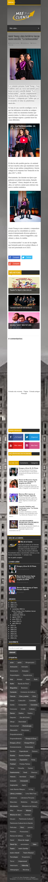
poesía (30, 827)
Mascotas (13, 802)
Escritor (12, 751)
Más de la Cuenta (26, 542)
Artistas (19, 679)
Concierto (34, 705)
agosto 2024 (16, 617)
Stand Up (13, 844)
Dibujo (12, 722)
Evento (12, 755)
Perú (22, 827)
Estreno (35, 751)
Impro (32, 777)
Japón (24, 785)
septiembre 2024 (17, 615)
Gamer (30, 768)
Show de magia (23, 840)
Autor (28, 679)
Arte (11, 679)
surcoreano (25, 844)
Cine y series (23, 696)
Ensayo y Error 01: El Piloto (26, 566)
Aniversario (14, 671)
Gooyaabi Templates (32, 879)
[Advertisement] (24, 413)
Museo (19, 810)
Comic (12, 705)
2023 (12, 625)
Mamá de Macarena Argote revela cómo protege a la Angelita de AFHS (26, 577)
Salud (12, 840)
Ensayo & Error (31, 738)
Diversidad (22, 722)
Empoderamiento (16, 734)
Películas (13, 827)
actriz (19, 662)
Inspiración (14, 785)
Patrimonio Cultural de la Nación (21, 823)
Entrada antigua (34, 391)
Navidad (27, 815)
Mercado (34, 802)
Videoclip (10, 45)
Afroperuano (29, 662)
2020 (12, 629)
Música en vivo (15, 815)
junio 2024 (15, 619)
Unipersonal (22, 861)
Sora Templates (24, 877)
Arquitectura (27, 675)
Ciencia (12, 696)
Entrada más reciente (15, 391)
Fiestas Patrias (25, 764)
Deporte (13, 717)
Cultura (31, 709)
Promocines (24, 831)
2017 (12, 636)
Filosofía (21, 768)
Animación (13, 667)
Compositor (23, 705)
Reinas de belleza (16, 836)
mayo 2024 (16, 621)
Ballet (12, 684)
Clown (12, 700)
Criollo (23, 709)
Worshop (26, 870)
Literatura (13, 798)
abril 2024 (15, 623)
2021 (12, 627)
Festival (13, 764)
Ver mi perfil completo (15, 557)
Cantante (13, 692)
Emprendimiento (16, 738)
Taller (35, 844)
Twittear (28, 257)
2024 (12, 607)
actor (12, 662)
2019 (12, 632)
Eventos (13, 760)
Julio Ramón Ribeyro (17, 789)
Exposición (23, 760)
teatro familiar (23, 848)
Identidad (22, 777)
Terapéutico (26, 857)
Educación (13, 730)
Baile (36, 679)
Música (34, 43)
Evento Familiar (24, 755)
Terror (12, 861)
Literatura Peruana (27, 798)
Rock (28, 836)
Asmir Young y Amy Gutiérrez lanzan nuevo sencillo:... (24, 612)
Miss (11, 810)
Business (24, 688)
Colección (21, 700)
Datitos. (30, 713)
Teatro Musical (28, 853)
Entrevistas (29, 747)
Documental (14, 726)
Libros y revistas (16, 793)
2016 (12, 638)
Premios (13, 831)
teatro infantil (14, 853)
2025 (12, 605)
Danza (12, 713)
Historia (12, 777)
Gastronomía (14, 772)
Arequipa (25, 671)
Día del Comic (25, 717)
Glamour (34, 772)
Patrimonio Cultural (26, 819)
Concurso (13, 709)
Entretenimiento (15, 747)
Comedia (32, 700)
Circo (34, 696)
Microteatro (14, 806)
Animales (24, 667)
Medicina (24, 802)
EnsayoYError (29, 743)
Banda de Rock (23, 684)
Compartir (16, 257)
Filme (12, 768)
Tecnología (14, 857)
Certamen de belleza (28, 692)
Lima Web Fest (31, 793)
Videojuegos (14, 870)
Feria (33, 760)
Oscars (12, 819)
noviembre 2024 (17, 609)
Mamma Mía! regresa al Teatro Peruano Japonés (27, 588)
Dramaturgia (27, 726)
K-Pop (31, 789)
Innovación (24, 781)
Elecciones (25, 730)
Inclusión (13, 781)
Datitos (21, 713)
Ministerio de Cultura (29, 806)
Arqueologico (14, 675)
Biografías (13, 688)
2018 (12, 634)
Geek (25, 772)
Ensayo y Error (15, 743)
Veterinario (14, 865)
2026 (12, 603)
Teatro (12, 848)
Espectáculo (23, 751)
